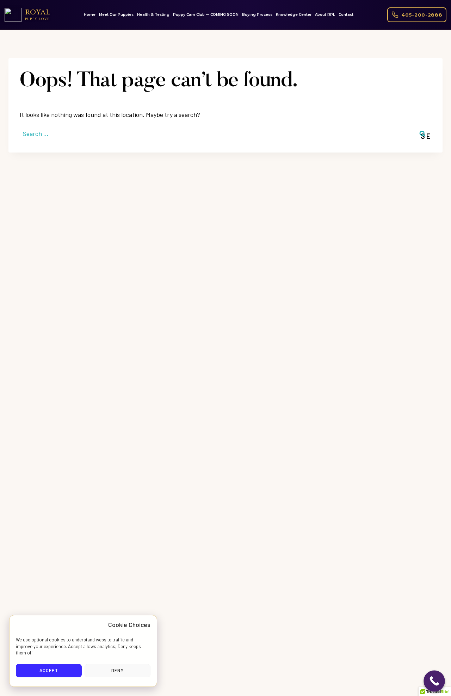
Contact (346, 14)
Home (89, 14)
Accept (48, 670)
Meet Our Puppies (116, 14)
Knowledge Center (293, 14)
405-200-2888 (421, 15)
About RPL (325, 14)
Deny (117, 670)
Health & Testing (153, 14)
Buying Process (257, 14)
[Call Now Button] (434, 681)
